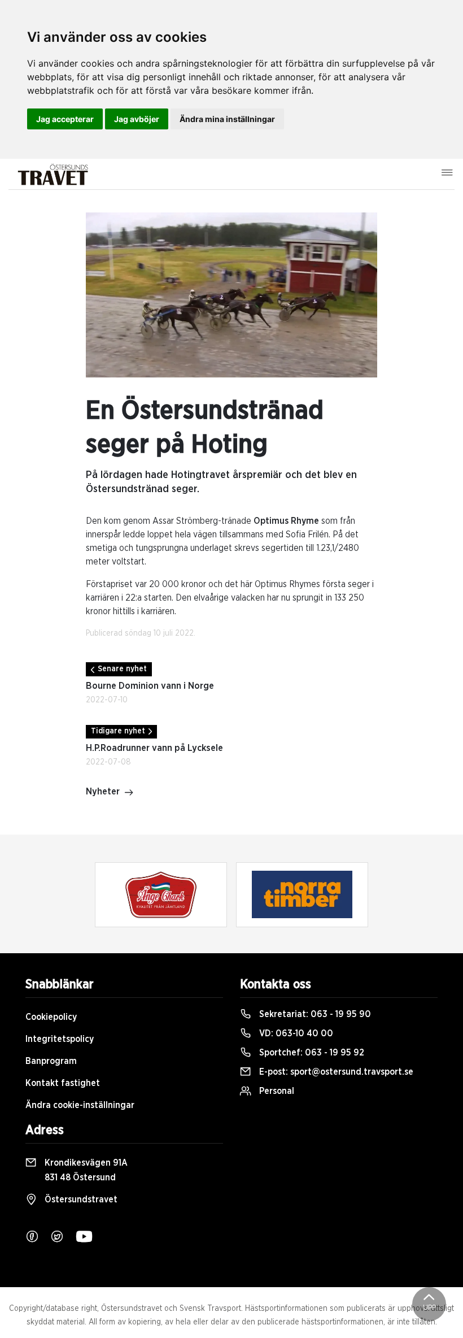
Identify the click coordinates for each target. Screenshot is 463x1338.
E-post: (335, 1071)
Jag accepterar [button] (65, 119)
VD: (295, 1033)
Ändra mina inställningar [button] (227, 119)
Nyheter (103, 791)
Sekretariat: (314, 1014)
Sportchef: (310, 1052)
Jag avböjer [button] (136, 119)
